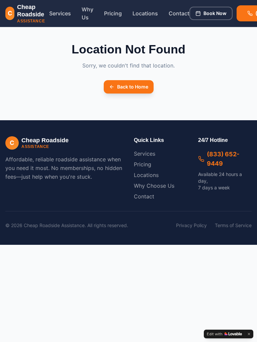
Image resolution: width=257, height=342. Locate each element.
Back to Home (132, 87)
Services (60, 13)
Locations (145, 13)
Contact (179, 13)
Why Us (87, 13)
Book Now (215, 13)
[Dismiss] (249, 334)
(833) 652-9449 (223, 159)
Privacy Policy (191, 225)
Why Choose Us (154, 185)
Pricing (113, 13)
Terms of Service (233, 225)
